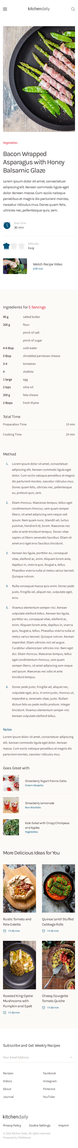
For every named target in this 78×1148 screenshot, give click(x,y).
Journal (8, 1097)
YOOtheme (24, 1138)
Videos (7, 1081)
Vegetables (10, 143)
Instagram (50, 1081)
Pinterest (49, 1089)
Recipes (8, 1073)
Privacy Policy (12, 1125)
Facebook (49, 1073)
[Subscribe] (71, 1057)
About (7, 1089)
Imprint (63, 1125)
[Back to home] (39, 9)
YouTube (49, 1097)
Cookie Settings (39, 1125)
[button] (5, 9)
